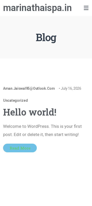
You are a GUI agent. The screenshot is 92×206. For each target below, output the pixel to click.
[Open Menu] (72, 8)
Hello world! (29, 112)
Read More (19, 148)
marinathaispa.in (37, 8)
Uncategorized (15, 100)
